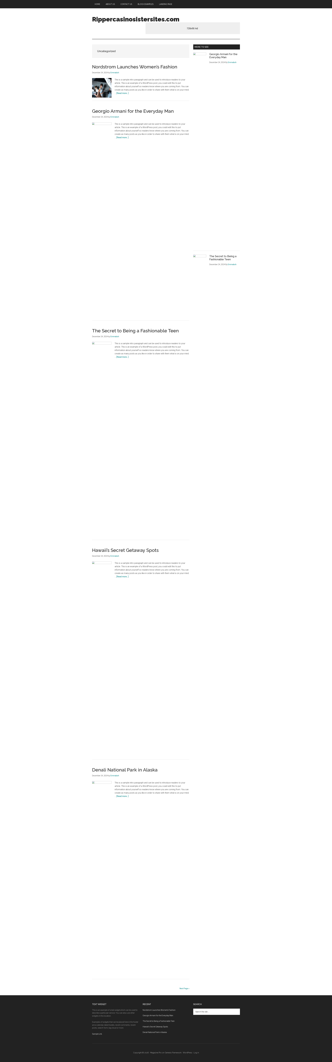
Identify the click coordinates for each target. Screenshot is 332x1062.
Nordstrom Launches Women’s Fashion (134, 66)
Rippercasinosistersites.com (135, 19)
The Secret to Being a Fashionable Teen (135, 330)
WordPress (187, 1053)
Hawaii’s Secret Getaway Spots (125, 550)
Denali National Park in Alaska (125, 770)
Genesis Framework (173, 1053)
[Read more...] (122, 93)
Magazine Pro (156, 1053)
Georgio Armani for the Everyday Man (133, 111)
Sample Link (97, 1034)
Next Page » (184, 988)
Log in (196, 1053)
